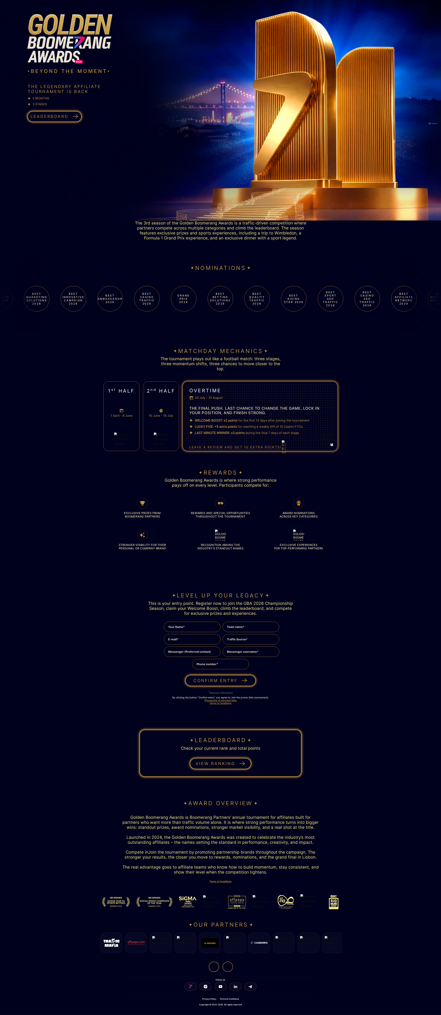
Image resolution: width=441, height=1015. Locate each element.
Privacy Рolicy (209, 999)
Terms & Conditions (220, 703)
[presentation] (215, 324)
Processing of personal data (220, 700)
